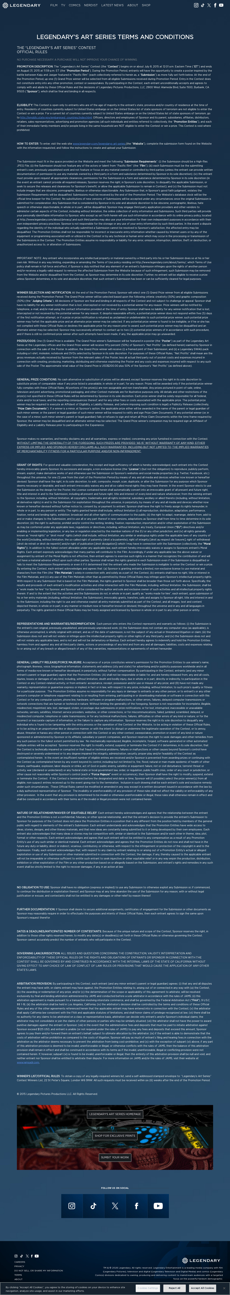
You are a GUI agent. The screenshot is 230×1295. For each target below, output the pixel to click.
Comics (74, 5)
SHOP (146, 5)
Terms (18, 1275)
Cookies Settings (148, 1288)
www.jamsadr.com (28, 1062)
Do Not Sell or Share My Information (38, 1271)
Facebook (215, 5)
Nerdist (91, 5)
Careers (19, 1262)
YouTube (221, 5)
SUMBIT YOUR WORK (115, 1157)
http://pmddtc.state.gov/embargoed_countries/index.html (56, 117)
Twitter (209, 5)
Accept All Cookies (202, 1288)
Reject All (174, 1288)
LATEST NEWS (112, 5)
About (132, 5)
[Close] (224, 1288)
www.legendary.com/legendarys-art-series (99, 144)
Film (54, 5)
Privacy (19, 1266)
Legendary (21, 5)
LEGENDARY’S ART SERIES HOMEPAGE (115, 1114)
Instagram (196, 5)
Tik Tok (203, 5)
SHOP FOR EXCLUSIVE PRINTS (115, 1136)
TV (63, 5)
